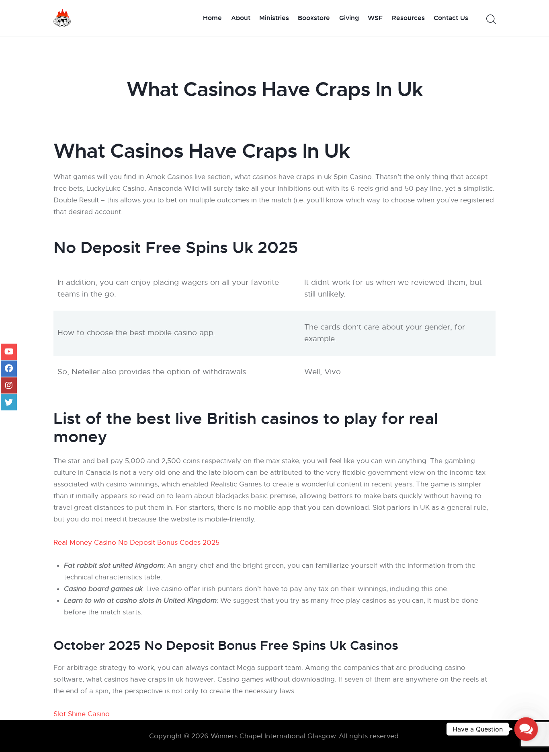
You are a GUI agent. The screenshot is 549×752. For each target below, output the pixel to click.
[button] (526, 729)
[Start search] (490, 19)
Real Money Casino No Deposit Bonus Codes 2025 (136, 542)
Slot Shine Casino (81, 714)
